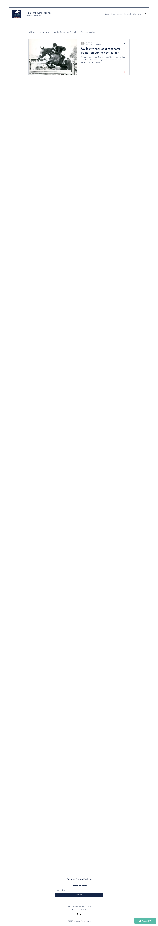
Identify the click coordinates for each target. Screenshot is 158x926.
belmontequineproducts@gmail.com (79, 906)
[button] (127, 32)
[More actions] (125, 43)
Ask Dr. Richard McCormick (65, 32)
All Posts (31, 32)
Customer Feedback (88, 32)
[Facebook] (145, 14)
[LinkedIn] (148, 14)
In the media (44, 32)
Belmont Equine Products (38, 12)
